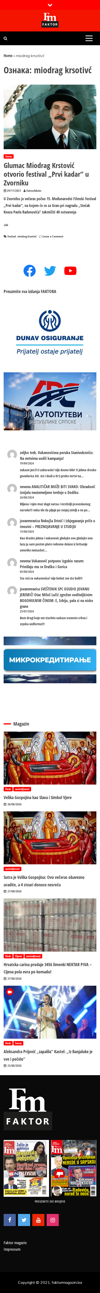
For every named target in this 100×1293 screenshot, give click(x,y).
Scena (8, 156)
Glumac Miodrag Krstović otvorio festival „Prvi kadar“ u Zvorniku (46, 174)
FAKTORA (48, 291)
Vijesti (18, 956)
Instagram (53, 1220)
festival (12, 236)
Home (8, 55)
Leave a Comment (52, 236)
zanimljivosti (22, 789)
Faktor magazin (15, 1242)
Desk (8, 789)
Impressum (12, 1249)
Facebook (10, 1220)
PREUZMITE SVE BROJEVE (50, 1201)
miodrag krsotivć (26, 236)
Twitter (24, 1220)
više (6, 225)
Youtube (38, 1220)
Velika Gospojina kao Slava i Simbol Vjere (38, 797)
